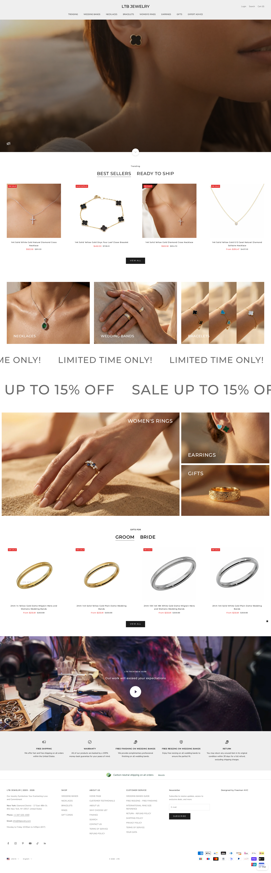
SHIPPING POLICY (134, 818)
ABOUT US (94, 805)
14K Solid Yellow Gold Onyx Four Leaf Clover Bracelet (101, 242)
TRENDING (73, 14)
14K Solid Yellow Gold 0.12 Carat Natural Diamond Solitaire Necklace (237, 243)
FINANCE (93, 815)
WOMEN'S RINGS (148, 14)
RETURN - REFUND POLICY (138, 813)
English (26, 859)
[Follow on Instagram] (15, 843)
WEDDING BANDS (92, 14)
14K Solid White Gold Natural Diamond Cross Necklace (34, 243)
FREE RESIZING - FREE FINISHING (141, 800)
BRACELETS (128, 14)
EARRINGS (166, 14)
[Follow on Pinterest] (22, 843)
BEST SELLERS (114, 173)
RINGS (64, 810)
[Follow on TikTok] (37, 843)
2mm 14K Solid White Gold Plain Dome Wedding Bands (237, 607)
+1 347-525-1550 (21, 815)
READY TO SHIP (155, 173)
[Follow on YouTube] (30, 843)
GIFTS (179, 14)
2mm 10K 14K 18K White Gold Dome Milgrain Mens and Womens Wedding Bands (169, 607)
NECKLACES (111, 14)
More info (161, 775)
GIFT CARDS (67, 815)
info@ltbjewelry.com (22, 821)
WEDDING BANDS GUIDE (137, 796)
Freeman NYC (241, 790)
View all (135, 260)
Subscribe (179, 816)
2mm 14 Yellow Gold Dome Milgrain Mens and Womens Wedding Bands (34, 607)
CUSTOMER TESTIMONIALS (102, 800)
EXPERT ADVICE (195, 14)
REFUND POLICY (97, 833)
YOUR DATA (131, 832)
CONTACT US (95, 824)
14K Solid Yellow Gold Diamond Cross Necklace (169, 242)
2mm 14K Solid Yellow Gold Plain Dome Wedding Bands (101, 607)
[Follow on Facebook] (8, 843)
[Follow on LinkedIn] (44, 843)
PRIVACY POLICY (134, 822)
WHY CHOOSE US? (98, 810)
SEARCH (93, 819)
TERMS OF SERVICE (98, 829)
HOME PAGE (95, 796)
